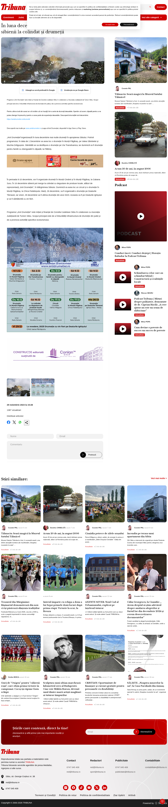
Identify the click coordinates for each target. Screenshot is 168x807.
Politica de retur (68, 795)
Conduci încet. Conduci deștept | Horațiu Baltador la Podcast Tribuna (138, 254)
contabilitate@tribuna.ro (156, 767)
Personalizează (129, 24)
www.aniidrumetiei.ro (33, 128)
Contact (161, 7)
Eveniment (8, 17)
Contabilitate (152, 760)
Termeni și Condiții (45, 795)
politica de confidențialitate (97, 7)
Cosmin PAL (13, 528)
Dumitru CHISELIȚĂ (57, 528)
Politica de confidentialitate (95, 795)
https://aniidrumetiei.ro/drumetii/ (18, 119)
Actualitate (120, 108)
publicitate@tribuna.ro (125, 772)
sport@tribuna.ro (97, 772)
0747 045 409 (73, 767)
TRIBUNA (29, 762)
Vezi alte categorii (150, 17)
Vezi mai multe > (159, 478)
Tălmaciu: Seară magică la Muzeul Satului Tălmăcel (138, 95)
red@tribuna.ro (12, 782)
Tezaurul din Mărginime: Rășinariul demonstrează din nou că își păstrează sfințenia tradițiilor (20, 605)
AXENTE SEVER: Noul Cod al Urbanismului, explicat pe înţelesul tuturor (102, 605)
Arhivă (131, 795)
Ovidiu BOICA (13, 677)
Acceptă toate (110, 24)
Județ (21, 17)
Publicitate (121, 760)
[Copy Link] (26, 423)
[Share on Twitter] (14, 424)
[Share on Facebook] (8, 424)
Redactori (96, 760)
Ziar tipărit (119, 795)
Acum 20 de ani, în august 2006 (133, 169)
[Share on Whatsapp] (20, 424)
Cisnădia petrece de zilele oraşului (104, 533)
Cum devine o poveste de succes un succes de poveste (149, 329)
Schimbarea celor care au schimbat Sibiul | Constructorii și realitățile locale (148, 277)
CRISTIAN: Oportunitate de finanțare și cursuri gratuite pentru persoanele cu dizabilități (104, 686)
